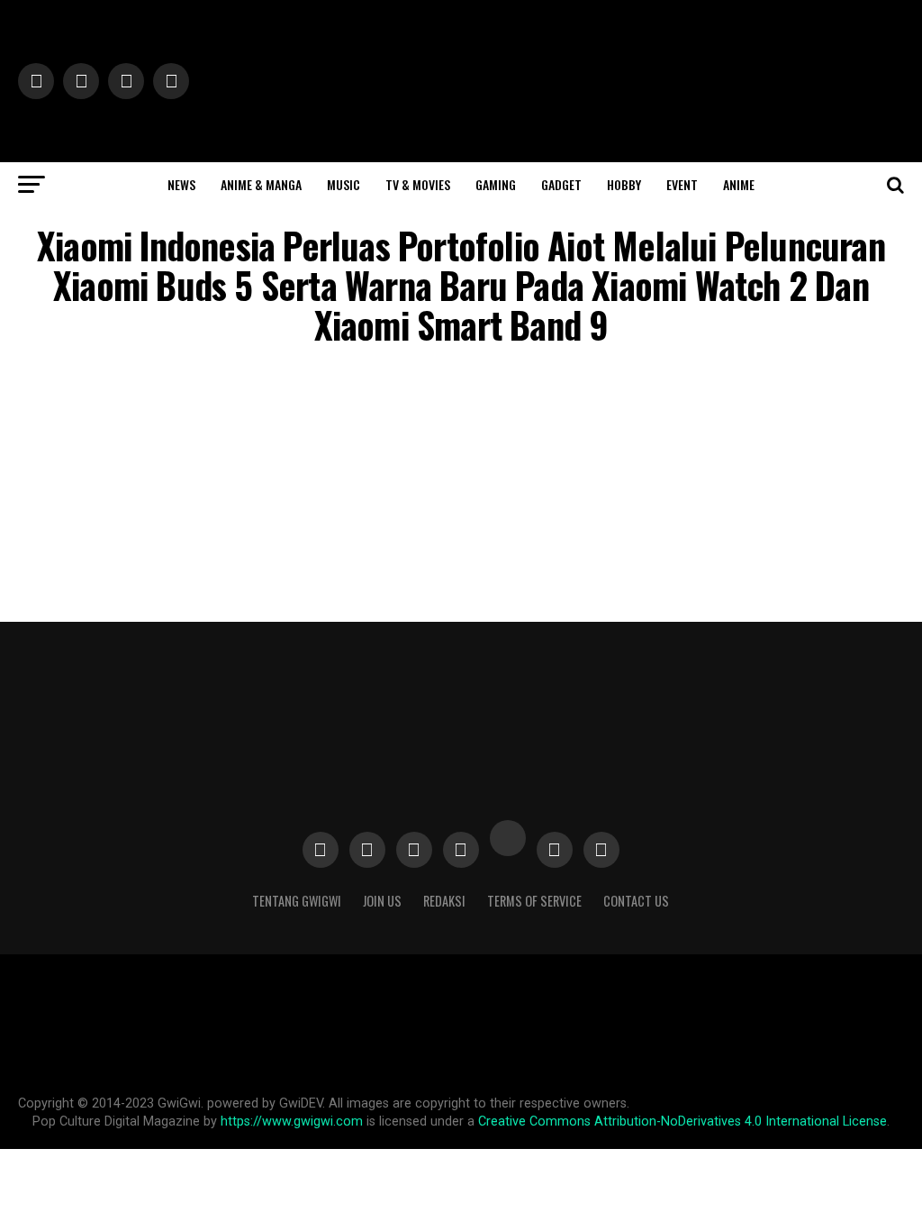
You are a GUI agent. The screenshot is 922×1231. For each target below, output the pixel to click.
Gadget (561, 184)
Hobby (624, 184)
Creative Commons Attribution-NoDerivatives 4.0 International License (682, 1121)
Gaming (495, 184)
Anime (739, 184)
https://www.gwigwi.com (292, 1121)
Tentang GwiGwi (296, 900)
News (181, 184)
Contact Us (636, 900)
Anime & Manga (261, 184)
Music (343, 184)
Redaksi (444, 900)
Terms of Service (534, 900)
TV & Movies (417, 184)
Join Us (382, 900)
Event (682, 184)
